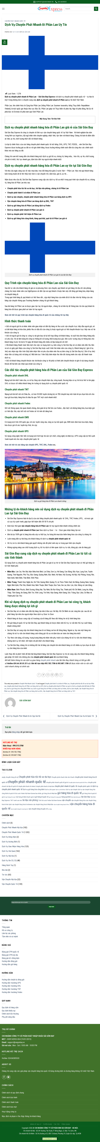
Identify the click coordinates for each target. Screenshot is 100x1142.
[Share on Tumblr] (61, 675)
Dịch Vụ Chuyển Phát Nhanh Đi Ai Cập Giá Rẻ (23, 716)
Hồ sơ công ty (7, 930)
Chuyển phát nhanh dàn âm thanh (63, 777)
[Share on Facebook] (39, 675)
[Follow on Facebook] (4, 1077)
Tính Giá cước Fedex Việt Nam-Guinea (49, 800)
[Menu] (3, 9)
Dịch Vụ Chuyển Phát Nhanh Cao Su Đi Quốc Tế (76, 716)
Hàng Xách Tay (7, 865)
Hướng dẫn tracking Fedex (12, 992)
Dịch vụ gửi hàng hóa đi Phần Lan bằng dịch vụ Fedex (49, 688)
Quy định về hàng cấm (10, 1007)
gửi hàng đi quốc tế (41, 797)
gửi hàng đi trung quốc (55, 797)
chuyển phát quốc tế (85, 786)
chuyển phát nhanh (47, 660)
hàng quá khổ (66, 797)
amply (3, 777)
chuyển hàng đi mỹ (12, 777)
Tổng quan (6, 927)
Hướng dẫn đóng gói (9, 961)
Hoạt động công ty (9, 1111)
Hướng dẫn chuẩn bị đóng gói (13, 979)
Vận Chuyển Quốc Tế (10, 884)
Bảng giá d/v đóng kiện (10, 958)
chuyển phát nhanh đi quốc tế (66, 786)
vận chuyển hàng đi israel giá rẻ (19, 809)
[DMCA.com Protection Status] (50, 1139)
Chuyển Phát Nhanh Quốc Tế (15, 21)
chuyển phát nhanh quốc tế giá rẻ (57, 782)
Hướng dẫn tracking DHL (11, 986)
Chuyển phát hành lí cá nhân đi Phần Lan (57, 683)
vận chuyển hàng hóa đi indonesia (22, 804)
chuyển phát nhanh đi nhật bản (45, 786)
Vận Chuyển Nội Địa (9, 879)
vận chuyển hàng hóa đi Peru (61, 804)
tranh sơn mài (18, 800)
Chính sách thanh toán (10, 1102)
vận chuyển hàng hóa (78, 800)
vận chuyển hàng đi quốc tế (38, 809)
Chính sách (6, 823)
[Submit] (96, 9)
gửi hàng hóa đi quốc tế (69, 793)
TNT (11, 800)
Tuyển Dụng (47, 1124)
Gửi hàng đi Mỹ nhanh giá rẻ (25, 797)
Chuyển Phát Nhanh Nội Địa (12, 827)
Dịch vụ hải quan (50, 789)
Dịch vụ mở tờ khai (60, 789)
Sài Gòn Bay (85, 797)
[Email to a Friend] (48, 675)
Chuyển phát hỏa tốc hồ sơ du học (35, 777)
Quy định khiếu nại (8, 1011)
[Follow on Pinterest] (8, 1077)
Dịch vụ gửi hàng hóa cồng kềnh (34, 789)
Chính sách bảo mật (9, 1107)
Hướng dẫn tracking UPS (11, 983)
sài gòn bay (26, 32)
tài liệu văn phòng (30, 800)
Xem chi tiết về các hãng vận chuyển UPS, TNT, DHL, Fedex (29, 445)
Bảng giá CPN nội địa (10, 955)
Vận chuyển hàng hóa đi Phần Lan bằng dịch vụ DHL (26, 691)
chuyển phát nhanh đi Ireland (26, 786)
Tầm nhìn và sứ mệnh (10, 936)
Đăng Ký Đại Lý (35, 1124)
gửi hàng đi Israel (10, 797)
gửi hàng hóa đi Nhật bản (49, 793)
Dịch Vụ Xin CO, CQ (9, 860)
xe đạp (50, 809)
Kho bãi (4, 870)
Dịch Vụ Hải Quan (8, 851)
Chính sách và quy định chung (13, 1093)
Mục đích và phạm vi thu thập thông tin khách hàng (21, 1116)
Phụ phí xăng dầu (8, 1017)
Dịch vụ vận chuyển (73, 688)
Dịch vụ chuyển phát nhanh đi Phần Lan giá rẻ (57, 686)
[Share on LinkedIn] (57, 675)
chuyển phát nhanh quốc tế (27, 782)
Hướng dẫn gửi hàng (9, 964)
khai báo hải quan (76, 797)
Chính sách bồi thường (10, 1014)
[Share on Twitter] (43, 675)
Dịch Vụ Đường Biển (9, 842)
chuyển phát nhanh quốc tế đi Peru (78, 782)
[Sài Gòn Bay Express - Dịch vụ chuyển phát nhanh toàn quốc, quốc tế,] (50, 8)
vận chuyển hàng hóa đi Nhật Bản (43, 804)
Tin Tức (57, 1124)
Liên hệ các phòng (9, 933)
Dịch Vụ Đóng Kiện (9, 837)
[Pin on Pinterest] (52, 675)
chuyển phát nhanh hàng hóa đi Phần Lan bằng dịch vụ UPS (25, 686)
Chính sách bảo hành (9, 1097)
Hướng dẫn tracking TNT (11, 989)
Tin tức (4, 875)
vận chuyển (66, 800)
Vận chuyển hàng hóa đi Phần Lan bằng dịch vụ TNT (59, 691)
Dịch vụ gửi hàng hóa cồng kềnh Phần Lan (20, 688)
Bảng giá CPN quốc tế (10, 952)
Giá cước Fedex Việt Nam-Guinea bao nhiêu (28, 793)
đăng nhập (16, 732)
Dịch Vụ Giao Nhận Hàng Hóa (13, 846)
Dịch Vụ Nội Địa (8, 856)
